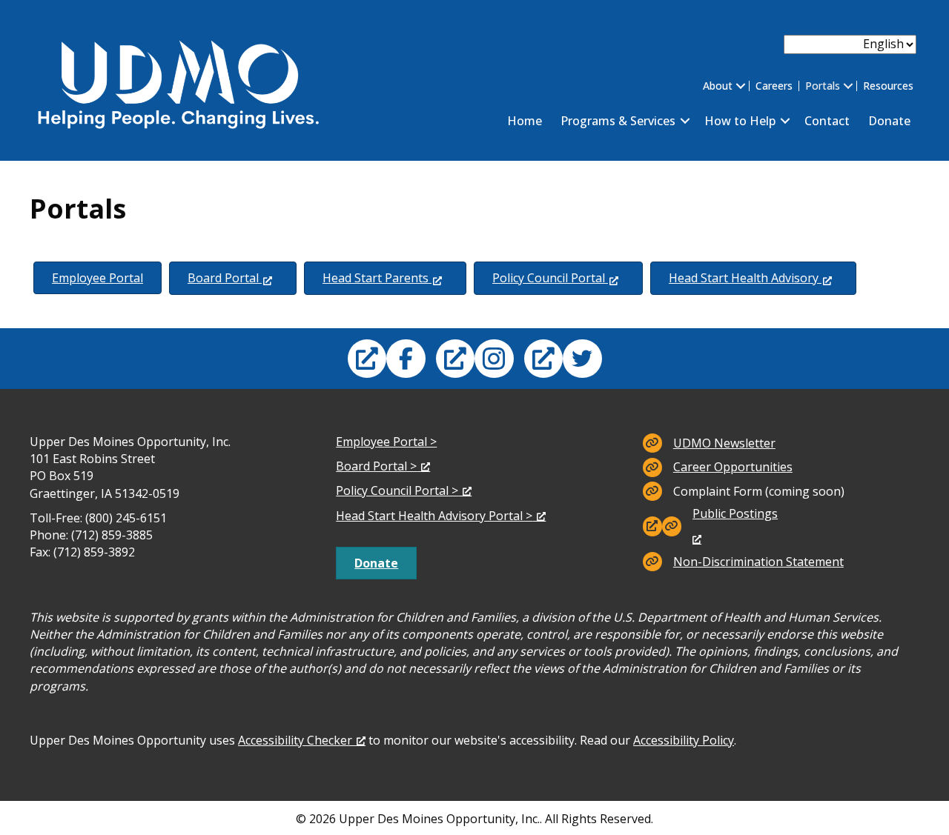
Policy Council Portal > (397, 490)
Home (524, 121)
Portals (822, 86)
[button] (741, 86)
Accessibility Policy (683, 740)
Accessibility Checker (295, 740)
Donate (889, 121)
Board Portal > (376, 466)
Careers (774, 86)
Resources (888, 86)
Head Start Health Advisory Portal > (434, 516)
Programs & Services (618, 121)
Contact (827, 121)
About (718, 86)
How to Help (740, 121)
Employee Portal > (386, 441)
